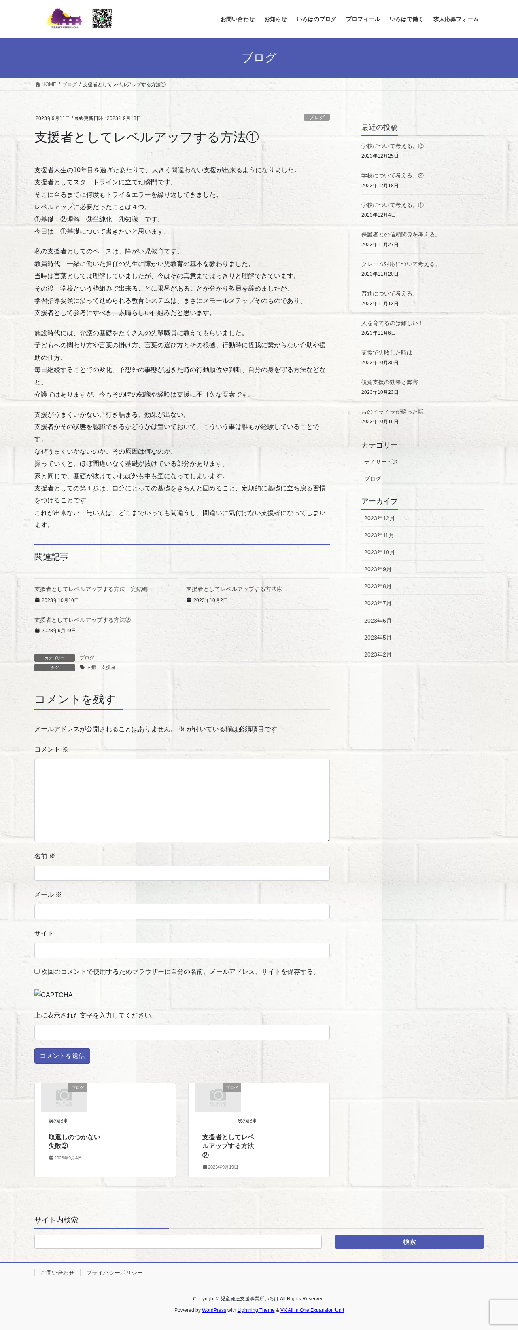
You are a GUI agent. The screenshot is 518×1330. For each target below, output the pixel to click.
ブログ (317, 117)
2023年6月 (378, 620)
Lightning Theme (256, 1310)
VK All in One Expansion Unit (312, 1310)
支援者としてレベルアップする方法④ (234, 589)
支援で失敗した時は (386, 352)
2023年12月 (379, 518)
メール (48, 894)
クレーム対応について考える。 (401, 264)
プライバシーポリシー (114, 1272)
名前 (44, 856)
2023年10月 (379, 552)
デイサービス (381, 461)
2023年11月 (379, 535)
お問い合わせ (57, 1272)
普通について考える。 (389, 293)
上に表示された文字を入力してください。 (95, 1015)
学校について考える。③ (392, 146)
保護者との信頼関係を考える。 (401, 234)
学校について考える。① (392, 205)
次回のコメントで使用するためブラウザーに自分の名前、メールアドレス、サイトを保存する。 (180, 971)
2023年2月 (378, 654)
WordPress (214, 1310)
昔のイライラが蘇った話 (392, 411)
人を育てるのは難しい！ (392, 323)
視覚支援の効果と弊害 (389, 382)
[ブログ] (64, 1097)
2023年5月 (378, 637)
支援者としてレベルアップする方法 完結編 (91, 589)
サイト (44, 933)
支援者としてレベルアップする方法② (82, 619)
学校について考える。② (392, 175)
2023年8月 (378, 586)
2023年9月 (378, 569)
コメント (51, 749)
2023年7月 (378, 603)
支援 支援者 (101, 667)
